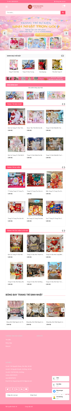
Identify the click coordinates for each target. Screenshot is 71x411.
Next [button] (66, 33)
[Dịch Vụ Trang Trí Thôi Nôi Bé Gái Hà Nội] (16, 144)
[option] (35, 33)
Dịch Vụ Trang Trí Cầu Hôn (15, 254)
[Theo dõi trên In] (22, 389)
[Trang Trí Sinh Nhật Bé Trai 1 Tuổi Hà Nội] (54, 144)
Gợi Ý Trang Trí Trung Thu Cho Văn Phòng (58, 218)
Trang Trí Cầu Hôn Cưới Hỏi (17, 230)
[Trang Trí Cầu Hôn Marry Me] (16, 270)
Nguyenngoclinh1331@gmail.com (22, 381)
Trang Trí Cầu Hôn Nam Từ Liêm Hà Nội (57, 281)
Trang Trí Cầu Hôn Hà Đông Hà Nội (36, 281)
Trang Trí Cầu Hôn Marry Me (16, 281)
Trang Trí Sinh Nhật (14, 72)
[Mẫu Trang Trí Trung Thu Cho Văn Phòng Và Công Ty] (54, 180)
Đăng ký (8, 346)
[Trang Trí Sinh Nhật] (14, 64)
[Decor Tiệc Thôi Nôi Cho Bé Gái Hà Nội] (35, 116)
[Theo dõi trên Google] (17, 389)
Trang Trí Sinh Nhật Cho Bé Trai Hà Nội (38, 155)
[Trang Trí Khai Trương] (28, 64)
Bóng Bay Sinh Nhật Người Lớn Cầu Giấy (37, 322)
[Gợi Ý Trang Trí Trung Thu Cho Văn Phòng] (54, 207)
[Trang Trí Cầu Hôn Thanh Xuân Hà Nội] (35, 243)
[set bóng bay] (35, 95)
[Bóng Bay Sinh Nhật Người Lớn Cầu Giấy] (35, 310)
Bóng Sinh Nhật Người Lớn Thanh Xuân (17, 322)
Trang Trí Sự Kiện (13, 167)
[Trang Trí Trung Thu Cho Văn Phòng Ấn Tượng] (16, 207)
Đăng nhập (9, 343)
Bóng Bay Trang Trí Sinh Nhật (24, 294)
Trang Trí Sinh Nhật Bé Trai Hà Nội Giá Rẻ (57, 128)
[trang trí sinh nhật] (56, 95)
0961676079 (14, 1)
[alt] (35, 78)
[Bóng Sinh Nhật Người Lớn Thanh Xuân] (16, 310)
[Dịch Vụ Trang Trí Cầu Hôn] (16, 243)
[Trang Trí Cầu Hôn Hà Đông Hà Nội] (35, 270)
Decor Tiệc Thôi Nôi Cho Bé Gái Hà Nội (37, 128)
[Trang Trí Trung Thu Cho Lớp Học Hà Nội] (35, 180)
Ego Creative (21, 406)
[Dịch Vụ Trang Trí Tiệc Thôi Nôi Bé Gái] (16, 116)
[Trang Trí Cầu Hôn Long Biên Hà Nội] (54, 243)
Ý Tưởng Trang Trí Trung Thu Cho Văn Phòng (20, 191)
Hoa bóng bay (42, 72)
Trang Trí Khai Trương (28, 72)
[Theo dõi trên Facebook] (12, 389)
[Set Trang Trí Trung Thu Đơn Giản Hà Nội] (35, 207)
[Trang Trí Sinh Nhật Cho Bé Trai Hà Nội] (35, 144)
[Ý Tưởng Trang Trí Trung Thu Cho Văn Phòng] (16, 180)
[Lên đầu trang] (68, 402)
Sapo (7, 408)
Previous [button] (5, 33)
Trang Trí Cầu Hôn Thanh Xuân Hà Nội (37, 254)
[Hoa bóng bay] (42, 64)
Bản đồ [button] (40, 336)
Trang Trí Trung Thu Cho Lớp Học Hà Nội (38, 191)
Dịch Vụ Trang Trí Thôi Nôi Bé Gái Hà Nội (19, 155)
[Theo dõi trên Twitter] (8, 389)
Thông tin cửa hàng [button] (14, 336)
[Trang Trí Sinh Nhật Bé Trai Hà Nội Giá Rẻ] (54, 116)
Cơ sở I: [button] (9, 362)
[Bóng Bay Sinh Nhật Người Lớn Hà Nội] (55, 310)
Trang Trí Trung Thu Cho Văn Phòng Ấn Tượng (21, 218)
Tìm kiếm (8, 339)
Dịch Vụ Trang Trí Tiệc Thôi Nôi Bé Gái (18, 128)
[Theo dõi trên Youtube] (26, 389)
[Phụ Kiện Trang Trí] (57, 64)
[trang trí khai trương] (15, 95)
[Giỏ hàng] (63, 7)
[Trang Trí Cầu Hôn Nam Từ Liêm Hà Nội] (54, 270)
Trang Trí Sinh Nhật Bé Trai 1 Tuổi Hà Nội (57, 155)
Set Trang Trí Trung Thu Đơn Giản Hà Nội (38, 218)
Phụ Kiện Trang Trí (57, 72)
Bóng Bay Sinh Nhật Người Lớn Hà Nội (57, 322)
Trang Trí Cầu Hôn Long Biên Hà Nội (56, 254)
